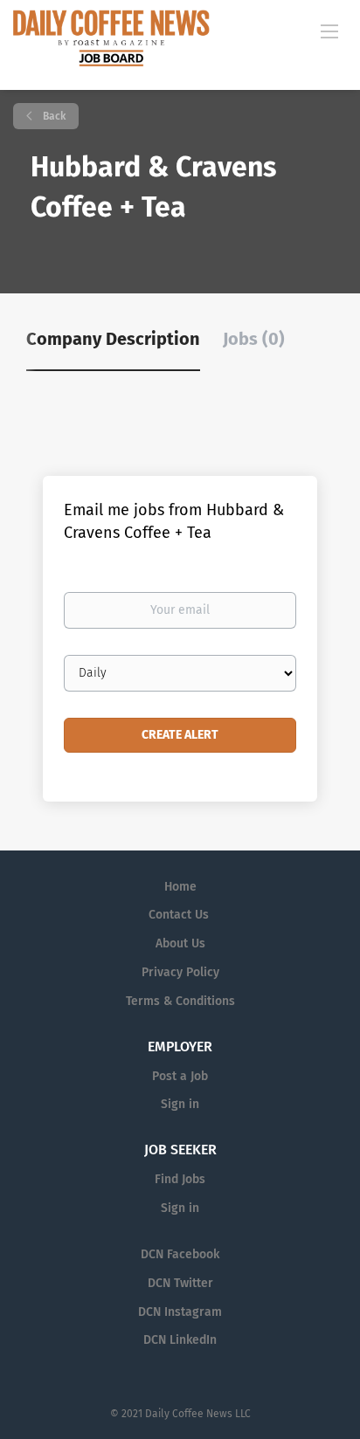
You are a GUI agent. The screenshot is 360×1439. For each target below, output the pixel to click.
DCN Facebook (180, 1254)
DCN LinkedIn (180, 1339)
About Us (180, 943)
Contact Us (179, 914)
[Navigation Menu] (329, 30)
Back (53, 116)
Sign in (180, 1104)
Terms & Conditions (180, 1001)
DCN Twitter (180, 1283)
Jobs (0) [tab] (254, 338)
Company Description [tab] (113, 338)
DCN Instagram (180, 1312)
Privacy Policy (180, 972)
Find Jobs (180, 1179)
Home (180, 886)
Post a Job (180, 1076)
